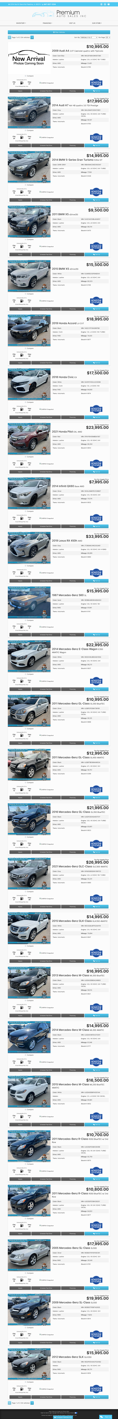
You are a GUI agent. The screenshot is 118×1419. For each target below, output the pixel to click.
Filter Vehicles (60, 32)
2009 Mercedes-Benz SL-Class (74, 1302)
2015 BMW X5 (65, 268)
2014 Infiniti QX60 (68, 486)
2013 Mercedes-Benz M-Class (78, 975)
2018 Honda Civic (64, 377)
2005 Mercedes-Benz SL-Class (74, 1247)
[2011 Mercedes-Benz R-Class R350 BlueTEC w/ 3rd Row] (29, 1146)
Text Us (97, 91)
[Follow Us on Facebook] (101, 4)
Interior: (55, 59)
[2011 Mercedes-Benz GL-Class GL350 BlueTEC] (29, 711)
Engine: (83, 59)
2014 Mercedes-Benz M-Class (78, 1029)
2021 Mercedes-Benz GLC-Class (80, 866)
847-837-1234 (50, 4)
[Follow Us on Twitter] (105, 4)
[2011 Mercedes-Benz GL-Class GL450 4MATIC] (29, 764)
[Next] (32, 37)
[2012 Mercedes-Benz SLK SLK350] (29, 1364)
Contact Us (59, 1411)
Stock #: (84, 67)
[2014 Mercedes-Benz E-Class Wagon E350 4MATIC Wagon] (29, 656)
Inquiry (20, 91)
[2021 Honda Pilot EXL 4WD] (29, 439)
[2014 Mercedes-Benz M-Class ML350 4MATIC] (29, 1037)
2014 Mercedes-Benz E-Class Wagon (77, 650)
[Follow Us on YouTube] (108, 4)
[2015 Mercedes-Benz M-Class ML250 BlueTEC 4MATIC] (29, 1091)
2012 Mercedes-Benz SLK (71, 1357)
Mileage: (84, 63)
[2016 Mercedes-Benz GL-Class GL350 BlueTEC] (29, 819)
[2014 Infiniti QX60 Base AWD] (29, 493)
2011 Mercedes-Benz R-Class (80, 1140)
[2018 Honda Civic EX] (29, 384)
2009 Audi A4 (77, 50)
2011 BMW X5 (65, 214)
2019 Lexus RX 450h (67, 540)
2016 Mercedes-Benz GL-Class (78, 811)
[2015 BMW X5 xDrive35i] (29, 276)
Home (50, 1411)
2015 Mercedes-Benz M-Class (78, 1086)
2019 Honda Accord (68, 323)
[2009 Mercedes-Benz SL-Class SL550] (29, 1309)
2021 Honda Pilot (67, 431)
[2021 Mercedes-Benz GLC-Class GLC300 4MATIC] (29, 873)
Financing (73, 91)
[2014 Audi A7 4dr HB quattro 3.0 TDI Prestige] (29, 112)
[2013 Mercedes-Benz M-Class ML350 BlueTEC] (29, 982)
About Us (54, 1411)
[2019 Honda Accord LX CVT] (29, 330)
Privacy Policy (66, 1411)
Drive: (55, 63)
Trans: (55, 67)
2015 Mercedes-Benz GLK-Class (80, 920)
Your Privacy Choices (69, 1412)
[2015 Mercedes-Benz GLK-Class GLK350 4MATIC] (29, 928)
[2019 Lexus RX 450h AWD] (29, 548)
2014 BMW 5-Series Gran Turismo (77, 159)
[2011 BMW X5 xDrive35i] (29, 221)
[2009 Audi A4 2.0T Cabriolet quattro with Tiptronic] (29, 58)
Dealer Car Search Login (46, 1412)
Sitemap (62, 1412)
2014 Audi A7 (75, 105)
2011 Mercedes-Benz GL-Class (78, 703)
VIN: (82, 56)
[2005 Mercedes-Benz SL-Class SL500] (29, 1255)
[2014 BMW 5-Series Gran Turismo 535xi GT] (29, 167)
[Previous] (9, 37)
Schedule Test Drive (46, 91)
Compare (30, 76)
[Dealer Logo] (59, 13)
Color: (55, 56)
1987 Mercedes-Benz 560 (69, 595)
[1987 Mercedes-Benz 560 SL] (29, 602)
